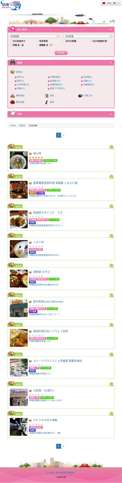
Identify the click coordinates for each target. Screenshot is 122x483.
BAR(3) (20, 77)
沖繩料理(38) (56, 84)
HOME (13, 125)
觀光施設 (19, 102)
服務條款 (71, 472)
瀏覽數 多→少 (45, 45)
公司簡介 (51, 472)
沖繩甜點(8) (88, 84)
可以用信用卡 (18, 41)
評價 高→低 (18, 45)
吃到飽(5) (87, 77)
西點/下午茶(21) (57, 88)
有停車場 (43, 41)
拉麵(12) (87, 81)
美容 (51, 102)
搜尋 (62, 53)
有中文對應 (70, 41)
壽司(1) (20, 81)
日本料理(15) (23, 84)
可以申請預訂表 (99, 41)
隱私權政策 (60, 472)
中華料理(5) (55, 77)
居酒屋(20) (55, 81)
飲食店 (18, 72)
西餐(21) (21, 88)
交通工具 (87, 95)
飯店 (51, 95)
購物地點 (19, 95)
